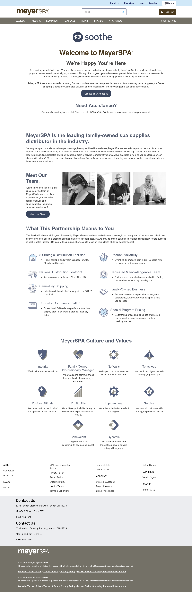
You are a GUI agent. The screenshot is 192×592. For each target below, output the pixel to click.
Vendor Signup (150, 477)
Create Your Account (96, 93)
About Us (114, 3)
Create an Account (105, 482)
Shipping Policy (57, 482)
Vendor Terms (57, 486)
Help (141, 3)
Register (153, 3)
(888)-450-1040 (168, 20)
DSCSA (6, 487)
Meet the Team (38, 214)
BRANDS (98, 20)
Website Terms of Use (29, 571)
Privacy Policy (57, 473)
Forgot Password (104, 486)
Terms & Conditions (59, 491)
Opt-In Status (149, 465)
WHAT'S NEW (115, 20)
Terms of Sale (103, 465)
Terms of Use (102, 469)
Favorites (129, 3)
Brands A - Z (149, 489)
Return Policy (56, 477)
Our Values (8, 470)
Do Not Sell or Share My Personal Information (101, 571)
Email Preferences (105, 491)
